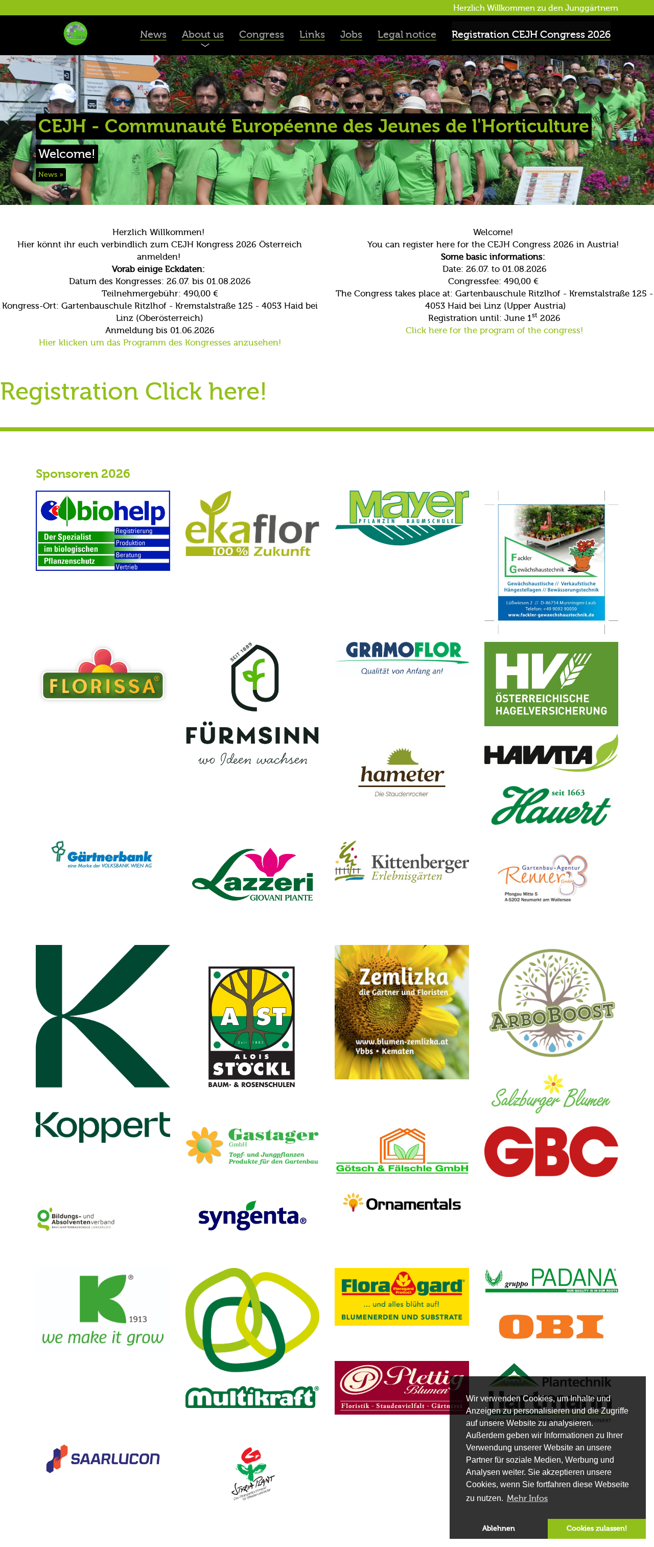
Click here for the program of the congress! (494, 330)
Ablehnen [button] (498, 1528)
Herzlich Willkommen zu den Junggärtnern (535, 8)
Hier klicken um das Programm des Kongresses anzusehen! (160, 343)
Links (312, 34)
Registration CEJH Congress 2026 (531, 34)
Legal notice (407, 34)
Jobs (351, 34)
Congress (261, 34)
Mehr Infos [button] (527, 1498)
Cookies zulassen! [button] (597, 1528)
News (153, 34)
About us (203, 34)
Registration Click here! (133, 392)
